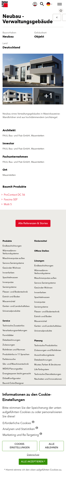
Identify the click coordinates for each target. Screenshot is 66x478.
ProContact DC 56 (14, 195)
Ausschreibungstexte (44, 355)
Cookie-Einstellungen (20, 446)
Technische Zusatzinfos (13, 325)
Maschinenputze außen (14, 258)
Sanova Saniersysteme (13, 263)
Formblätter (8, 335)
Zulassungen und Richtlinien (47, 350)
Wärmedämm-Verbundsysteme (11, 252)
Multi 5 (7, 204)
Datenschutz (33, 455)
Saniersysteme (9, 287)
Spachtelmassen (10, 277)
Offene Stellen (41, 251)
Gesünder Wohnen (12, 268)
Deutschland (11, 47)
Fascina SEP (10, 199)
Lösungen (39, 261)
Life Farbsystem (41, 369)
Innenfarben (8, 272)
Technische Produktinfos (45, 345)
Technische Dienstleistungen (47, 374)
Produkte (7, 241)
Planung (38, 340)
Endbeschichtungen (12, 246)
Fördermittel (40, 241)
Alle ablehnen (51, 446)
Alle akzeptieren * (33, 461)
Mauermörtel (9, 301)
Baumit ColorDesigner (13, 383)
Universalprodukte (11, 311)
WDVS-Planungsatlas (13, 369)
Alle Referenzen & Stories (33, 223)
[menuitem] (34, 4)
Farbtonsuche (9, 359)
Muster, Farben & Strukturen (47, 364)
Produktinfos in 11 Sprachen (16, 354)
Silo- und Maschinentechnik (16, 364)
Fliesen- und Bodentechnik (15, 292)
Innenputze (8, 282)
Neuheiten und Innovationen (48, 379)
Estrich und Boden (11, 296)
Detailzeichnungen (11, 340)
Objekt (39, 36)
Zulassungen (9, 345)
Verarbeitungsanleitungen (15, 330)
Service (6, 321)
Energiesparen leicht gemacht (17, 373)
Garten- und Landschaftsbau (16, 306)
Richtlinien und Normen (14, 349)
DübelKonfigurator (12, 378)
